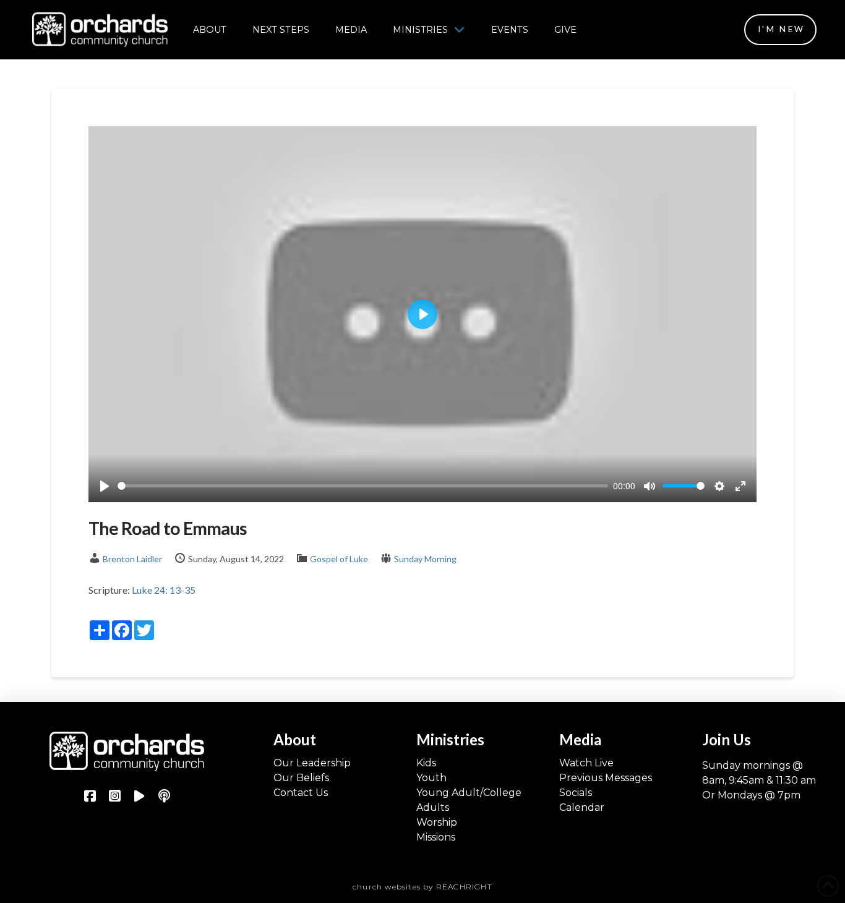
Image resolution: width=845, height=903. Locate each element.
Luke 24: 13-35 (163, 590)
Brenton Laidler (132, 559)
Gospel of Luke (339, 559)
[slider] (363, 486)
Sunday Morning (425, 559)
